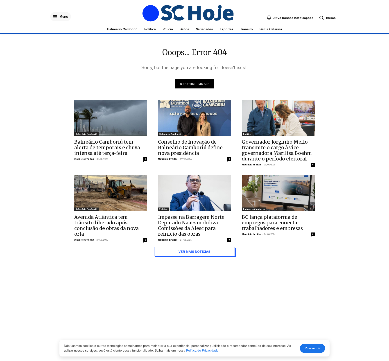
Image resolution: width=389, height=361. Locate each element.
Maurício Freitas (84, 159)
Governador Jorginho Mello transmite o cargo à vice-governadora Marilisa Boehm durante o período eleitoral (277, 150)
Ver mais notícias (194, 251)
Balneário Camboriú (86, 134)
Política (247, 134)
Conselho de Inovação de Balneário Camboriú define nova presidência (190, 147)
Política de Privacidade (202, 350)
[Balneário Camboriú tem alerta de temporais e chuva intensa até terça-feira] (110, 118)
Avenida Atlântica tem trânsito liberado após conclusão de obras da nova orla (106, 225)
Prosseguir (312, 348)
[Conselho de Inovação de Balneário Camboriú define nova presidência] (194, 118)
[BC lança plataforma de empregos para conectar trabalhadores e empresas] (278, 193)
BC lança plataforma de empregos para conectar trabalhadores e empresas (272, 222)
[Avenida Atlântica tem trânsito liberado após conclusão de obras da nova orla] (110, 193)
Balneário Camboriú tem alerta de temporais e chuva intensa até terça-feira (107, 147)
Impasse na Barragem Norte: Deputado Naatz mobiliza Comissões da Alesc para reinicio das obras (192, 225)
